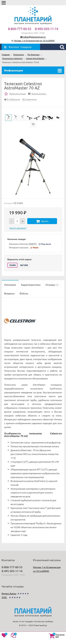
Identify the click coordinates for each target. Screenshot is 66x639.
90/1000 (24, 265)
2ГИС (4, 597)
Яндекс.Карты (9, 593)
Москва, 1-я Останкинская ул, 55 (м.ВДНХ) (34, 40)
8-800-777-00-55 (19, 29)
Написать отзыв (17, 93)
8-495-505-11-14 (46, 29)
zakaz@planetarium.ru (34, 36)
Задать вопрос (37, 93)
